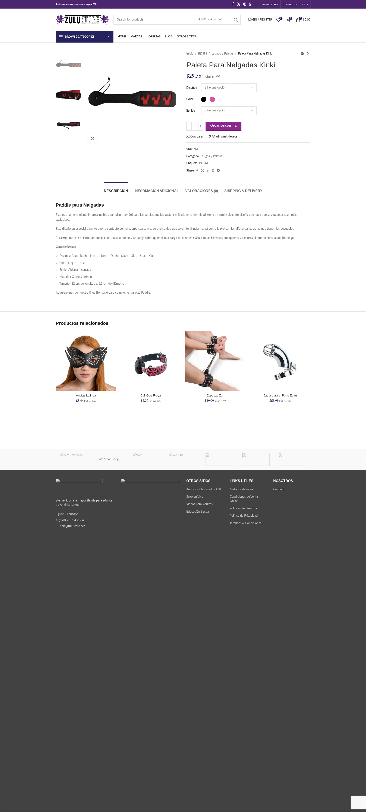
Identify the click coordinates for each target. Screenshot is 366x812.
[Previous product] (297, 53)
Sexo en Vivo (194, 496)
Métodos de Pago (241, 489)
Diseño (190, 87)
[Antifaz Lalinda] (86, 361)
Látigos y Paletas (222, 53)
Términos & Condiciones (245, 523)
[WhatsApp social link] (250, 4)
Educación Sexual (197, 511)
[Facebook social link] (233, 4)
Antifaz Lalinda (86, 395)
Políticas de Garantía (243, 508)
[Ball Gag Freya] (151, 361)
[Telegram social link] (218, 171)
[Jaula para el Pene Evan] (280, 361)
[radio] (203, 99)
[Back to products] (302, 53)
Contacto (279, 489)
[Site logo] (82, 19)
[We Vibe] (183, 459)
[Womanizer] (110, 459)
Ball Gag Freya (151, 395)
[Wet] (146, 459)
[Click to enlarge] (92, 138)
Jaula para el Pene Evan (280, 395)
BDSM (202, 53)
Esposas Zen (215, 395)
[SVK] (292, 459)
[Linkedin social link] (207, 171)
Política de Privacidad (244, 515)
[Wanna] (219, 459)
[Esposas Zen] (215, 361)
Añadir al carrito (223, 126)
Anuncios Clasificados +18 (203, 489)
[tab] (116, 188)
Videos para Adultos (199, 504)
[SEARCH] (236, 20)
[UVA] (256, 459)
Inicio (189, 53)
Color (189, 99)
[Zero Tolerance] (74, 459)
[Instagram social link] (245, 4)
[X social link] (239, 4)
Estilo (190, 110)
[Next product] (307, 53)
